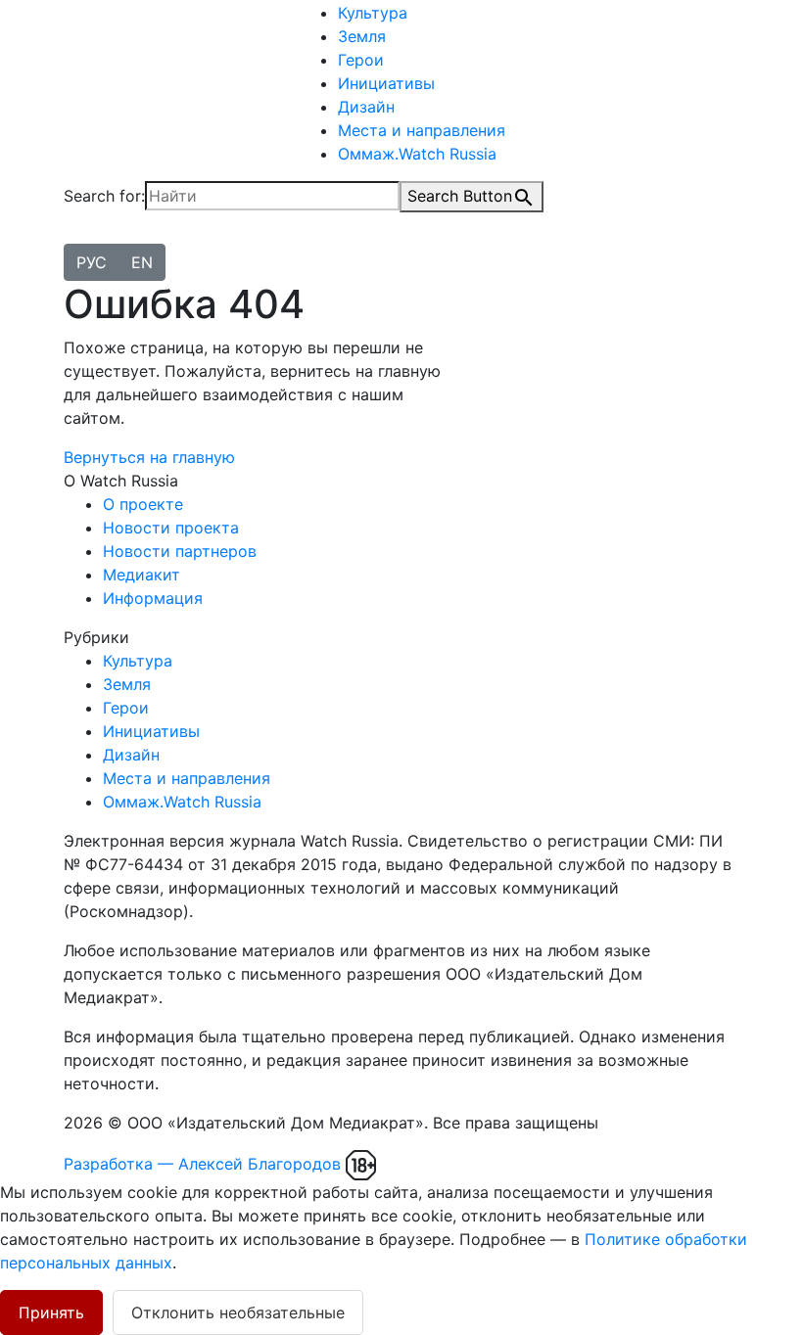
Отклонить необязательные (238, 1312)
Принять (51, 1312)
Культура (372, 13)
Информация (153, 598)
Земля (362, 36)
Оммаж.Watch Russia (417, 153)
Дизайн (366, 106)
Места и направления (421, 130)
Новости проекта (171, 527)
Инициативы (386, 83)
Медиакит (141, 574)
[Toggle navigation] (76, 239)
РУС (91, 262)
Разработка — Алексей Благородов (202, 1164)
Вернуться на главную (149, 457)
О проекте (143, 504)
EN (142, 262)
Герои (361, 59)
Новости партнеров (180, 551)
